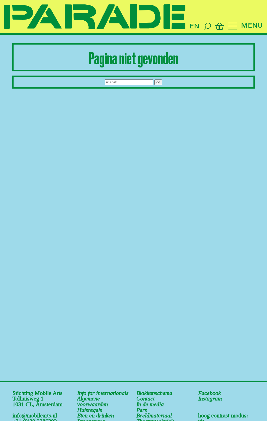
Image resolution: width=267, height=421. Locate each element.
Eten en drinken (95, 415)
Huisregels (89, 410)
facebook (209, 393)
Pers (141, 410)
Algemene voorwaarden (92, 401)
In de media (150, 404)
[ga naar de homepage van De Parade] (94, 17)
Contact (145, 398)
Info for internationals (103, 393)
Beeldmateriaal (154, 415)
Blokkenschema (154, 393)
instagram (210, 398)
